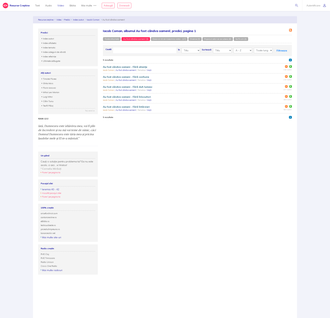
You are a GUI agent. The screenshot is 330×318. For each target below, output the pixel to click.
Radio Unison (47, 262)
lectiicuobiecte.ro (48, 225)
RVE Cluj (45, 254)
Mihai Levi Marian (51, 92)
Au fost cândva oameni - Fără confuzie (126, 76)
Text (37, 5)
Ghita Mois (48, 83)
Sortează (206, 49)
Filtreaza (282, 50)
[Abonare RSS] (290, 30)
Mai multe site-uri (51, 237)
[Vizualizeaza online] (286, 66)
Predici (67, 19)
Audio (48, 5)
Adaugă (108, 5)
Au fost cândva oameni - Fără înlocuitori (127, 96)
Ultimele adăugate (51, 61)
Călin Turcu (48, 101)
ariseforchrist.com (49, 213)
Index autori (79, 19)
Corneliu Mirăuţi (51, 168)
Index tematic (49, 47)
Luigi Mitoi (48, 96)
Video (60, 5)
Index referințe (49, 56)
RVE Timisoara (48, 258)
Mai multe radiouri (52, 270)
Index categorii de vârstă (54, 52)
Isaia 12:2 (43, 119)
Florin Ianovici (49, 88)
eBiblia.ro (45, 221)
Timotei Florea (49, 79)
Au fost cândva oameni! (126, 70)
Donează (124, 5)
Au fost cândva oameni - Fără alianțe (125, 66)
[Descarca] (290, 66)
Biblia (73, 5)
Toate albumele (112, 39)
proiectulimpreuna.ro (50, 229)
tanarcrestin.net (48, 233)
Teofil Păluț (48, 105)
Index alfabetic (49, 43)
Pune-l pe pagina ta (51, 172)
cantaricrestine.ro (49, 217)
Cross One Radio (49, 266)
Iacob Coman (93, 19)
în (179, 49)
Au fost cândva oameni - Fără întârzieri (126, 106)
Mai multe (86, 5)
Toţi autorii (89, 111)
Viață (149, 70)
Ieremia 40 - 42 (50, 189)
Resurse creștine (45, 19)
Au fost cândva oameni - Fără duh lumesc (127, 86)
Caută (108, 49)
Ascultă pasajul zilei (51, 193)
